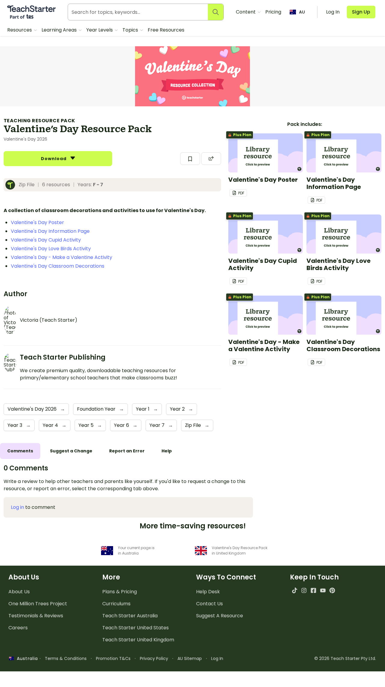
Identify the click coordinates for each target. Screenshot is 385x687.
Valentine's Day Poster (37, 222)
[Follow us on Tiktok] (294, 590)
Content (246, 11)
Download (54, 159)
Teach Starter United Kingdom (138, 639)
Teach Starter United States (135, 627)
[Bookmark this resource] (190, 158)
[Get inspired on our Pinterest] (332, 590)
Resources (20, 29)
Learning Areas (60, 29)
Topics (130, 29)
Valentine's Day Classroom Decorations (57, 266)
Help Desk (208, 591)
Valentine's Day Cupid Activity (46, 239)
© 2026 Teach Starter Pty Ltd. (345, 658)
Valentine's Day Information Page (50, 231)
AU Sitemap (189, 658)
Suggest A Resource (219, 615)
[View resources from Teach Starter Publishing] (12, 185)
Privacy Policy (154, 658)
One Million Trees (37, 603)
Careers (18, 627)
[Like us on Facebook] (313, 590)
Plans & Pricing (119, 591)
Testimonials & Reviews (35, 615)
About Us (19, 591)
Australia (26, 658)
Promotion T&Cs (113, 658)
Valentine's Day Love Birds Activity (51, 248)
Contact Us (209, 603)
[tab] (20, 451)
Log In (217, 658)
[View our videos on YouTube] (323, 590)
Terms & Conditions (66, 658)
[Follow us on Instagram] (304, 590)
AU (302, 12)
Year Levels (100, 29)
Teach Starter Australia (130, 615)
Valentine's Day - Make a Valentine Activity (61, 257)
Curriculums (116, 603)
